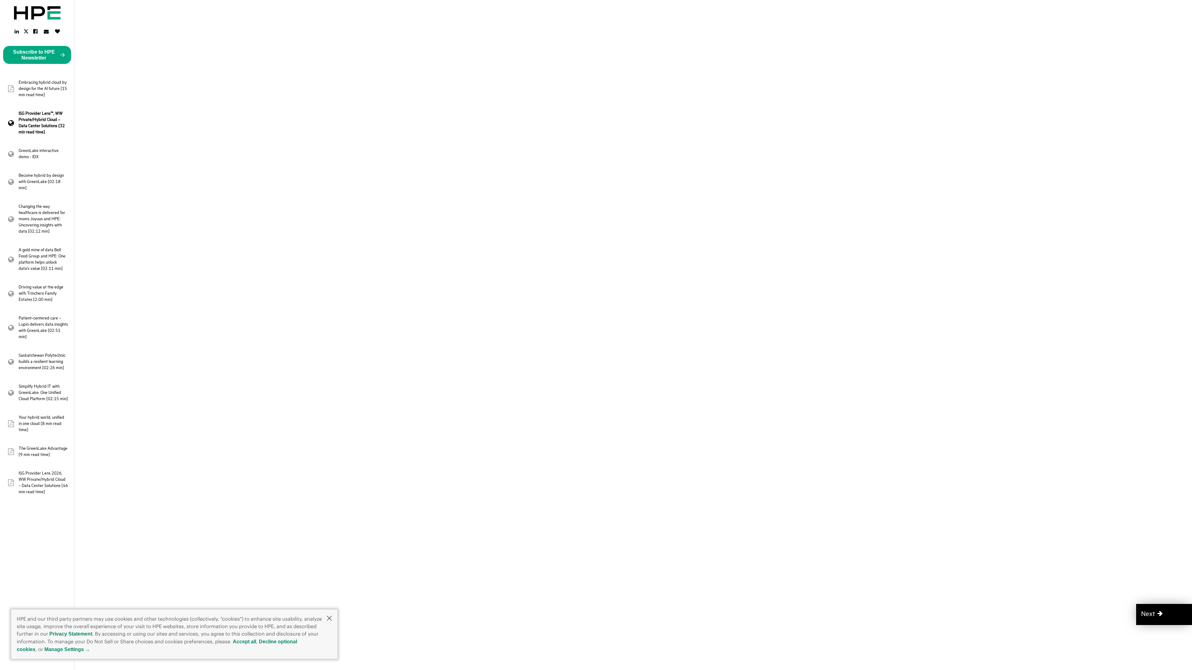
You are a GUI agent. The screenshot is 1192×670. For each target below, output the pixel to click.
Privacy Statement (70, 633)
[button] (329, 619)
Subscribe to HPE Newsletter (34, 54)
